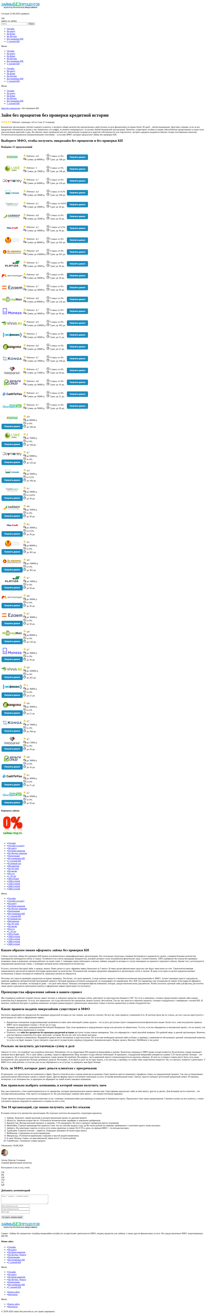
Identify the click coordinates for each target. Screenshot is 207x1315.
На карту (11, 31)
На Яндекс (12, 36)
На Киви (11, 34)
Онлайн (10, 29)
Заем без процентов (10, 108)
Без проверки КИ (15, 39)
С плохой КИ (13, 41)
